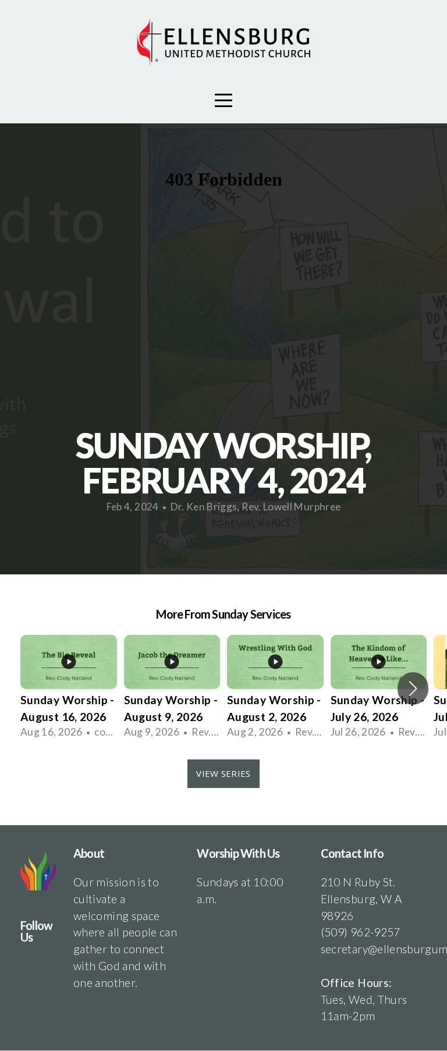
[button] (413, 688)
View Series (223, 773)
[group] (68, 689)
